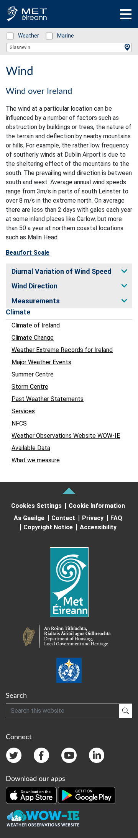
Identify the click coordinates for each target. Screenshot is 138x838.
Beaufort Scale (27, 252)
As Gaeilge (29, 518)
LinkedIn (96, 755)
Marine (61, 36)
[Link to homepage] (69, 582)
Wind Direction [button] (35, 286)
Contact (63, 518)
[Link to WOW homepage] (43, 818)
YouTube (69, 755)
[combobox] (69, 47)
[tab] (69, 271)
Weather (24, 36)
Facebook (41, 755)
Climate (18, 312)
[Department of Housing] (69, 637)
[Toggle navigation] (126, 14)
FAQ (116, 518)
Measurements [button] (36, 301)
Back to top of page (69, 491)
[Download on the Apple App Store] (32, 795)
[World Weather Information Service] (69, 670)
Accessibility (98, 527)
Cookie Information (97, 505)
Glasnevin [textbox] (20, 47)
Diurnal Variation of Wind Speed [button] (62, 271)
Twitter (13, 755)
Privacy (93, 518)
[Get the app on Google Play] (86, 795)
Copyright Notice (48, 527)
